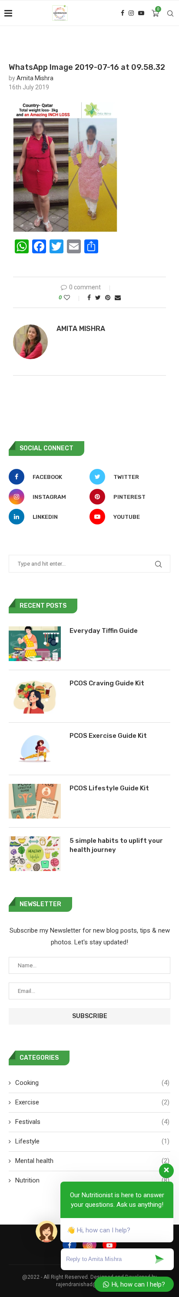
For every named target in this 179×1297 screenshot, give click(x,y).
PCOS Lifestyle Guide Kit (109, 788)
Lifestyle (92, 1141)
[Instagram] (131, 13)
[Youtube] (141, 13)
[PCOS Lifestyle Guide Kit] (35, 801)
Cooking (92, 1083)
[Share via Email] (118, 297)
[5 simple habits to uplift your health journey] (35, 853)
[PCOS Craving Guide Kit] (35, 696)
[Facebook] (122, 13)
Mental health (92, 1161)
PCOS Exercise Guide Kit (108, 736)
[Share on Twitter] (98, 297)
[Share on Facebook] (89, 297)
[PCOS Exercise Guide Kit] (35, 748)
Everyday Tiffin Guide (104, 631)
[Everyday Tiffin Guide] (35, 643)
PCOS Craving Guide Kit (107, 683)
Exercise (92, 1102)
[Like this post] (73, 297)
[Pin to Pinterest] (107, 297)
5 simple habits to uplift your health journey (116, 845)
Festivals (92, 1122)
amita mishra (35, 78)
